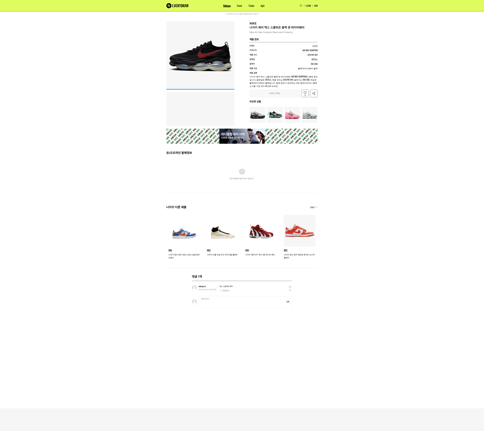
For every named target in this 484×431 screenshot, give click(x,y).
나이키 (315, 46)
